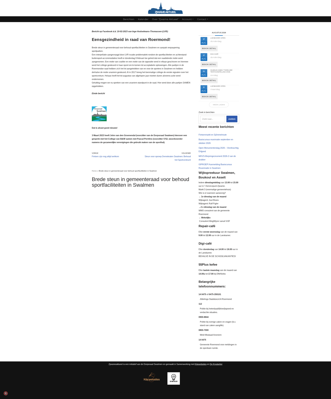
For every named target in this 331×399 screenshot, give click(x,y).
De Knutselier (216, 364)
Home (94, 171)
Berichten (128, 19)
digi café (214, 54)
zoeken (231, 119)
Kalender (143, 19)
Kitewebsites (200, 364)
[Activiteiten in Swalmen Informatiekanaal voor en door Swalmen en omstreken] (165, 8)
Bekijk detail (209, 48)
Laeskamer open (217, 38)
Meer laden (219, 105)
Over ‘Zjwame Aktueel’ (165, 19)
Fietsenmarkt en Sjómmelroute (213, 135)
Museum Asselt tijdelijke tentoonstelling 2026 (221, 71)
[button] (193, 19)
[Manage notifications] (6, 393)
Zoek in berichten (207, 112)
